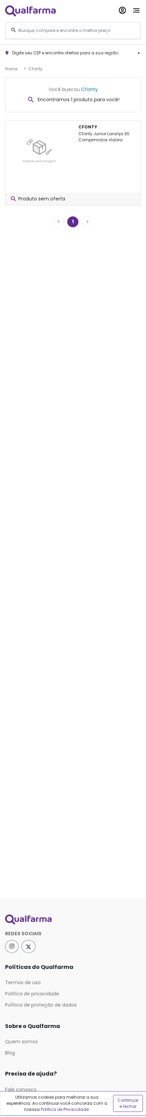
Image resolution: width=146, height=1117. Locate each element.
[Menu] (136, 9)
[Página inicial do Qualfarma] (73, 920)
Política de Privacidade (65, 1109)
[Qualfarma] (30, 11)
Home (11, 69)
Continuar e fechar (128, 1103)
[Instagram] (12, 946)
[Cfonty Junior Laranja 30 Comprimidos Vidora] (39, 148)
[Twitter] (28, 946)
